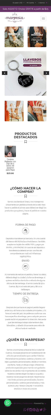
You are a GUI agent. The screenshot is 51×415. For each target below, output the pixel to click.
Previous (4, 73)
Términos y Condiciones (23, 403)
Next (46, 73)
